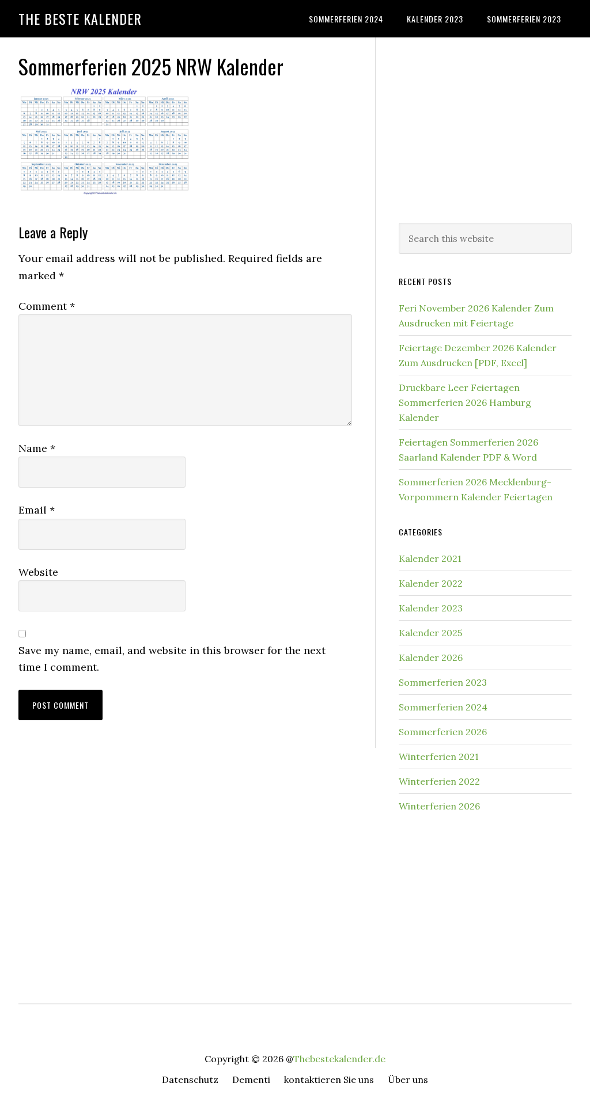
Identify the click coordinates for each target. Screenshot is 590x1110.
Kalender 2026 (431, 657)
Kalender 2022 (431, 583)
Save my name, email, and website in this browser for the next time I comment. (172, 659)
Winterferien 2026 (439, 806)
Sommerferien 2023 (443, 682)
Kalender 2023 (431, 608)
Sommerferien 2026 (443, 732)
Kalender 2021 (430, 558)
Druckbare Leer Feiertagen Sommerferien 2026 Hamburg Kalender (465, 402)
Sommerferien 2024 (443, 707)
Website (38, 572)
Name (36, 448)
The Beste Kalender (80, 18)
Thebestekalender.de (339, 1059)
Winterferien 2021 (439, 756)
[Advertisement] (485, 128)
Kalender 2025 (430, 632)
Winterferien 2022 (439, 781)
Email (36, 509)
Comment (46, 306)
